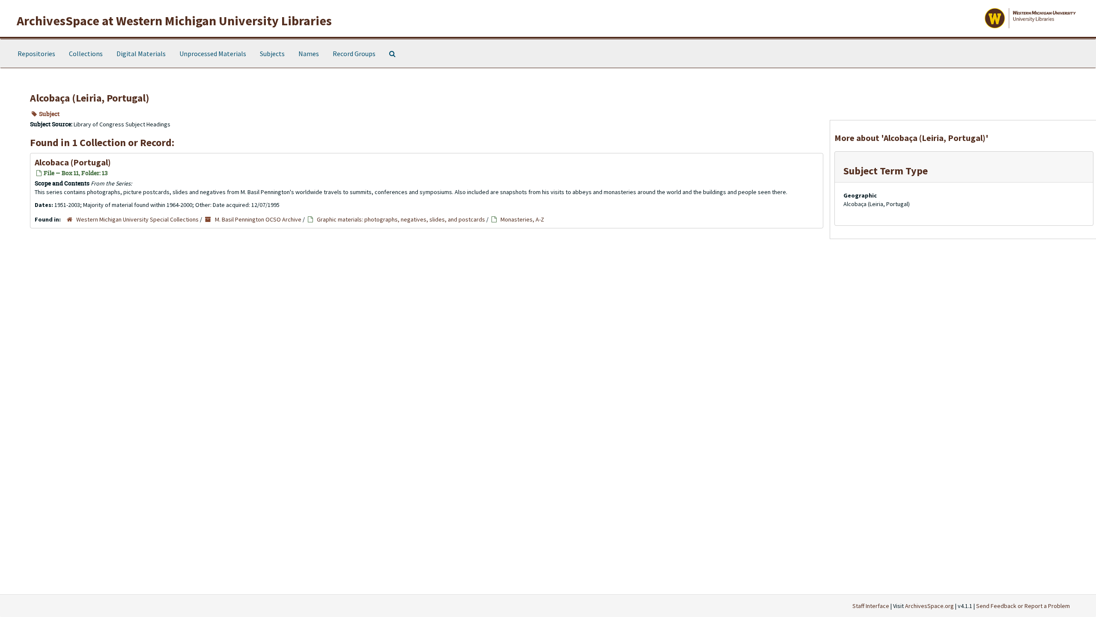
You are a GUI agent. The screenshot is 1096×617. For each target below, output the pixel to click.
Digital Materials (141, 53)
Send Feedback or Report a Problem (1023, 606)
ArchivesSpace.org (929, 606)
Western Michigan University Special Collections (137, 219)
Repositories (36, 53)
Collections (86, 53)
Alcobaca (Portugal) (73, 162)
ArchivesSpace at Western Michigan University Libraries (174, 20)
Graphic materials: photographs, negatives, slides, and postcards (401, 219)
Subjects (272, 53)
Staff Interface (870, 606)
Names (308, 53)
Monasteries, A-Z (522, 219)
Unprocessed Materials (212, 53)
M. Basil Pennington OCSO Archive (258, 219)
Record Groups (354, 53)
